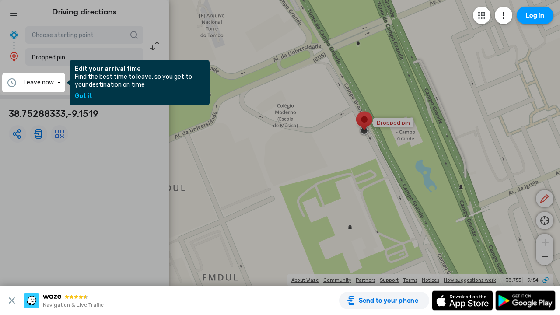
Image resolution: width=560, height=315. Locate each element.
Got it (83, 96)
